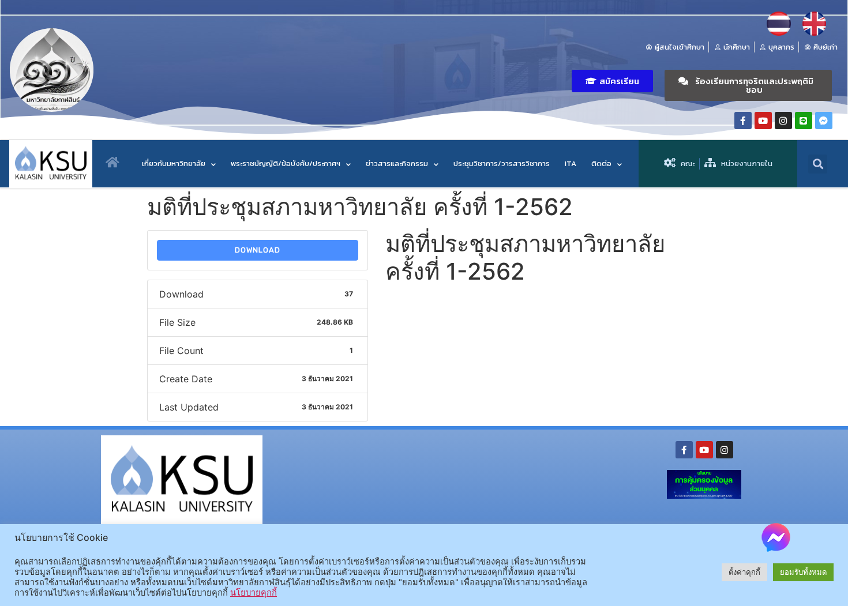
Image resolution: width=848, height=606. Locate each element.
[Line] (803, 120)
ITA (570, 163)
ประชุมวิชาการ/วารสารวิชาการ (501, 163)
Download (257, 250)
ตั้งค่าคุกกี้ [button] (744, 572)
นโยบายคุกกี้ (253, 593)
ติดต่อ (601, 163)
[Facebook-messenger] (823, 120)
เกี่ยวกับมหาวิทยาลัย (173, 163)
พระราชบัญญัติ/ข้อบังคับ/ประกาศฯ (285, 163)
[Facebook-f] (743, 120)
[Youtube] (763, 120)
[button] (612, 81)
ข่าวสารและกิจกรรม (397, 163)
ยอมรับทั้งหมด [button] (803, 572)
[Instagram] (783, 120)
